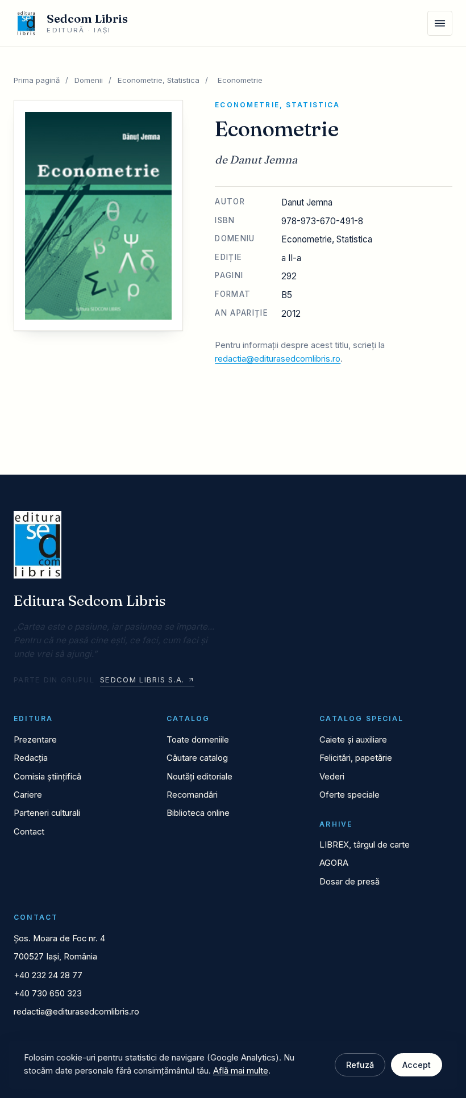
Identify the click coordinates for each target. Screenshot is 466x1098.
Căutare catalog (197, 758)
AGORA (333, 863)
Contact (29, 832)
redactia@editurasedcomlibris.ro (277, 359)
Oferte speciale (349, 795)
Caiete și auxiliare (353, 740)
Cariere (28, 795)
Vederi (331, 777)
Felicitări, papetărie (355, 758)
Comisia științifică (47, 777)
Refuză (360, 1065)
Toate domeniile (198, 740)
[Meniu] (439, 23)
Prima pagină (37, 80)
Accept (416, 1065)
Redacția (31, 758)
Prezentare (35, 740)
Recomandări (192, 795)
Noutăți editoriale (199, 777)
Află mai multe (240, 1071)
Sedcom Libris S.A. (142, 679)
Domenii (88, 80)
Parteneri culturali (47, 813)
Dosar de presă (349, 882)
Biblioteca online (198, 813)
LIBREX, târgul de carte (364, 845)
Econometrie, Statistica (158, 80)
